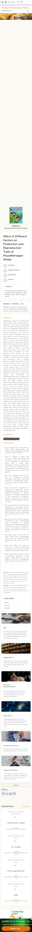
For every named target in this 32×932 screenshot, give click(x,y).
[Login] (22, 2)
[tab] (16, 286)
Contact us (16, 785)
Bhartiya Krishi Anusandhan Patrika (15, 8)
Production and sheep (11, 439)
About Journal (6, 10)
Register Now (15, 928)
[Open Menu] (3, 2)
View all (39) (26, 806)
